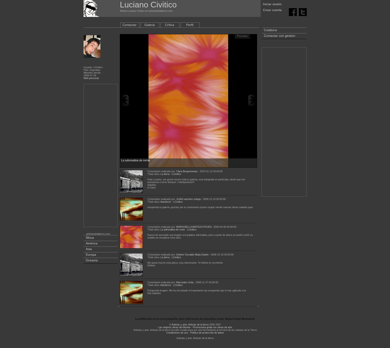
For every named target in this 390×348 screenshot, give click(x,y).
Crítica (169, 25)
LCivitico (176, 174)
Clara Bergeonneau (186, 171)
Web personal (91, 78)
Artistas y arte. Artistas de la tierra (190, 324)
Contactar (130, 25)
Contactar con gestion (279, 35)
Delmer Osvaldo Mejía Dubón (192, 254)
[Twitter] (303, 11)
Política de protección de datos (207, 332)
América (92, 243)
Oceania (92, 260)
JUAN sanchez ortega (188, 199)
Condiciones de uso (177, 332)
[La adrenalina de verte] (188, 100)
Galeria (149, 25)
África (90, 237)
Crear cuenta (272, 10)
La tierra (164, 174)
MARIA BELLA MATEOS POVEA (193, 226)
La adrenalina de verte (172, 229)
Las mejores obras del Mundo (174, 327)
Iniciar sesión (272, 4)
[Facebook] (293, 11)
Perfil (189, 25)
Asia (89, 249)
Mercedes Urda (184, 282)
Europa (91, 254)
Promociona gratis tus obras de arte (212, 327)
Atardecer (165, 201)
